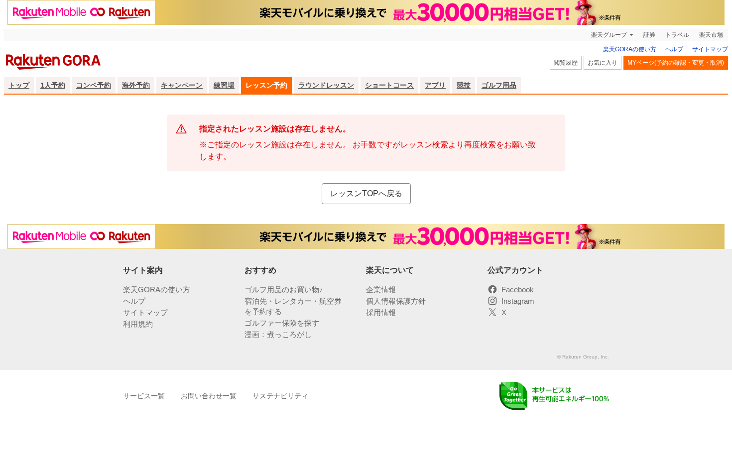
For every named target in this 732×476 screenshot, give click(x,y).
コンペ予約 (93, 85)
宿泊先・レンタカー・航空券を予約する (293, 306)
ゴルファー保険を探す (281, 323)
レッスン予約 (266, 85)
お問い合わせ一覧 (209, 396)
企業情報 (381, 289)
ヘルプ (674, 49)
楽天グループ (609, 34)
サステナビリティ (280, 396)
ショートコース (389, 85)
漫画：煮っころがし (278, 334)
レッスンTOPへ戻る (366, 193)
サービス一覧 (144, 396)
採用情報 (381, 312)
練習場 (224, 85)
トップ (18, 85)
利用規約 (138, 324)
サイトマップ (710, 49)
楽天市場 (711, 34)
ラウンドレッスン (326, 85)
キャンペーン (182, 85)
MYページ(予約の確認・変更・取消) (675, 62)
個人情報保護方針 (396, 301)
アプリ (435, 85)
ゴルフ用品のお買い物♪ (283, 289)
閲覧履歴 (566, 62)
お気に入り (602, 62)
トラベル (677, 34)
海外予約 (136, 85)
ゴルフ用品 (499, 85)
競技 (464, 85)
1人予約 (52, 85)
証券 (649, 34)
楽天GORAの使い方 (629, 49)
